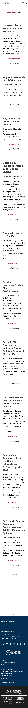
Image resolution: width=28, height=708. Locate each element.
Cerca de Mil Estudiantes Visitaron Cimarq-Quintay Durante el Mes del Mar (13, 348)
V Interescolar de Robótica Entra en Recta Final (12, 28)
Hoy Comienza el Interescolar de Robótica (12, 121)
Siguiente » (14, 615)
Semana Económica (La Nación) (13, 235)
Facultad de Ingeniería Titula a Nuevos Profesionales (13, 286)
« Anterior (14, 575)
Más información (14, 59)
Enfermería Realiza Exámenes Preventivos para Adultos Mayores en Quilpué (14, 527)
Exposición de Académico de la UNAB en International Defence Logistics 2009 (12, 462)
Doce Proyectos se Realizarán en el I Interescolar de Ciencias (13, 402)
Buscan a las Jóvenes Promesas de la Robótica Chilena (13, 167)
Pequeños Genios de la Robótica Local (14, 79)
